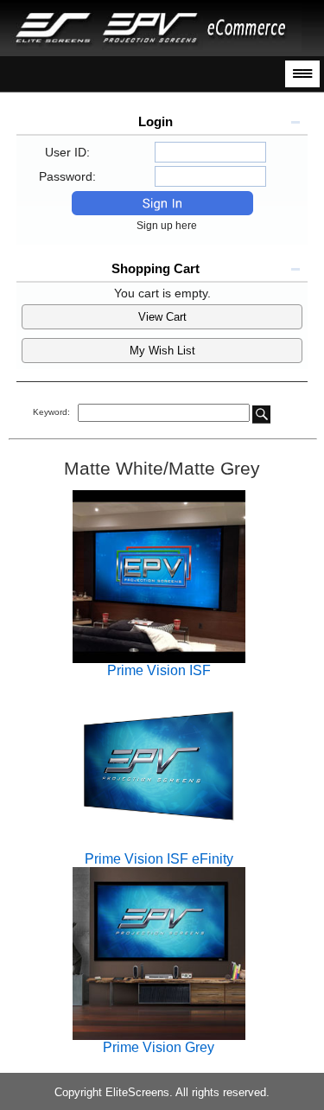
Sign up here (171, 226)
